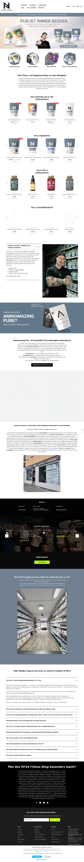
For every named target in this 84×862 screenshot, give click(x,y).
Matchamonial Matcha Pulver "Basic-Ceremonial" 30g (51, 229)
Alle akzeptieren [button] (37, 856)
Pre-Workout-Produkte (44, 81)
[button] (1, 32)
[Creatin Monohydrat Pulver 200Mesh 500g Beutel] (70, 110)
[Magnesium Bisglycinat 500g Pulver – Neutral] (14, 110)
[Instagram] (40, 802)
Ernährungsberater (19, 270)
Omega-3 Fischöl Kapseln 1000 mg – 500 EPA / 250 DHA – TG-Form (14, 194)
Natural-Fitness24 (14, 118)
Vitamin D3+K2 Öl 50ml (33, 194)
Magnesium (51, 81)
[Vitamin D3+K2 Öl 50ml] (32, 183)
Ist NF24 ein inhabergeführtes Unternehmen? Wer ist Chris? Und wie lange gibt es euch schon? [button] (39, 715)
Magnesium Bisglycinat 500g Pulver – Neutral (14, 120)
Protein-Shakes (54, 345)
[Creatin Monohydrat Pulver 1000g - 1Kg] (51, 110)
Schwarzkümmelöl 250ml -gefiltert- (14, 229)
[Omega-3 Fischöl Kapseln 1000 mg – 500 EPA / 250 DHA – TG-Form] (14, 183)
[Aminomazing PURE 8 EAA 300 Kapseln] (69, 146)
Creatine (37, 81)
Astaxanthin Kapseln (51, 194)
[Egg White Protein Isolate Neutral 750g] (32, 146)
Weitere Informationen (44, 851)
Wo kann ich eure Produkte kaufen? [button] (18, 755)
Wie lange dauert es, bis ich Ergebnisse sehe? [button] (22, 738)
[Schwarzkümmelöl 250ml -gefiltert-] (14, 218)
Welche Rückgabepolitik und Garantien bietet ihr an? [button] (25, 744)
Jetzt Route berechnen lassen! (75, 840)
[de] (77, 6)
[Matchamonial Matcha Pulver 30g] (32, 218)
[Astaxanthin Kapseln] (51, 183)
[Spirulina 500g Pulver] (69, 218)
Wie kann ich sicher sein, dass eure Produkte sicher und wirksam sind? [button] (30, 709)
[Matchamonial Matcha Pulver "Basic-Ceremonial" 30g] (51, 218)
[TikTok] (43, 802)
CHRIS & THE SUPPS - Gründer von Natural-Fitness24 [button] (19, 246)
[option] (42, 32)
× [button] (82, 846)
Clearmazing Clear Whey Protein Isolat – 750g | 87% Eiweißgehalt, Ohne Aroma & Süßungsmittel (33, 120)
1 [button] (41, 45)
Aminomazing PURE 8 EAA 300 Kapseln (69, 157)
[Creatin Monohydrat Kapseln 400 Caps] (51, 146)
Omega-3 (57, 81)
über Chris (13, 276)
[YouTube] (47, 802)
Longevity (10, 268)
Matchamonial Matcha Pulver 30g (33, 229)
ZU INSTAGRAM (42, 562)
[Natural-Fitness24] (14, 60)
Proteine (33, 81)
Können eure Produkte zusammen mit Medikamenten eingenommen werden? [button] (32, 732)
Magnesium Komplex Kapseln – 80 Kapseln (69, 194)
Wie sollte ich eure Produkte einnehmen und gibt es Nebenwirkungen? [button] (30, 726)
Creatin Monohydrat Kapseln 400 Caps (51, 157)
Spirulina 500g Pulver (69, 229)
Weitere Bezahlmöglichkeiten (63, 415)
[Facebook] (36, 802)
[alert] (42, 853)
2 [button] (42, 45)
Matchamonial (33, 227)
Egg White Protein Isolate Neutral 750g (32, 157)
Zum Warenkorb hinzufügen (63, 408)
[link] (60, 269)
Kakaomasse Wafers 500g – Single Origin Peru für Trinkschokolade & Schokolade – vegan (14, 157)
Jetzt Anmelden (55, 819)
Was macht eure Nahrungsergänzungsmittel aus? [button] (24, 680)
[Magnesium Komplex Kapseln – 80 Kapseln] (69, 183)
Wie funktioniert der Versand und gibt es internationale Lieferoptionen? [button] (32, 750)
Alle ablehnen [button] (47, 856)
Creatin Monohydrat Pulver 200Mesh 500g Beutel (69, 120)
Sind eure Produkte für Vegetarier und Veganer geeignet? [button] (26, 721)
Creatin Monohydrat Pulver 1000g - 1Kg (51, 120)
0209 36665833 (74, 841)
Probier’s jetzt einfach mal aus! (42, 365)
